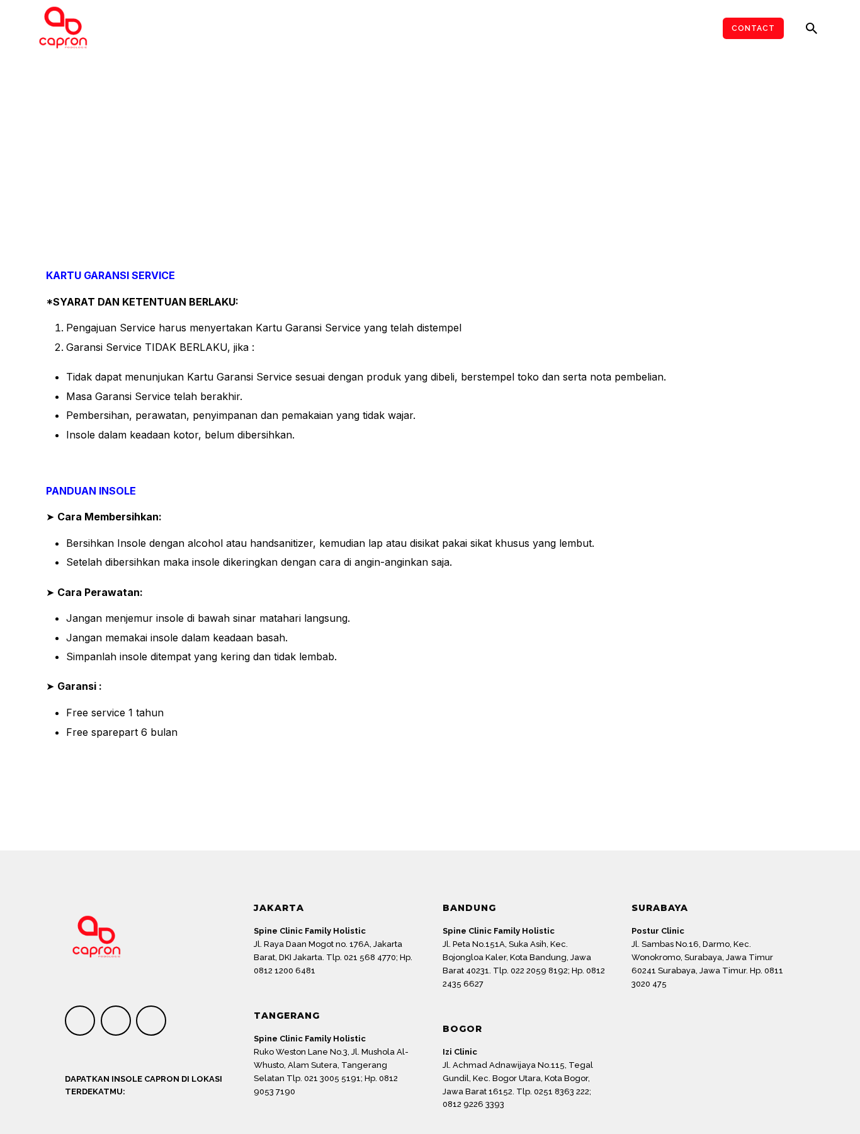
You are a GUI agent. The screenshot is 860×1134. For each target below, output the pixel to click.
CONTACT (753, 28)
